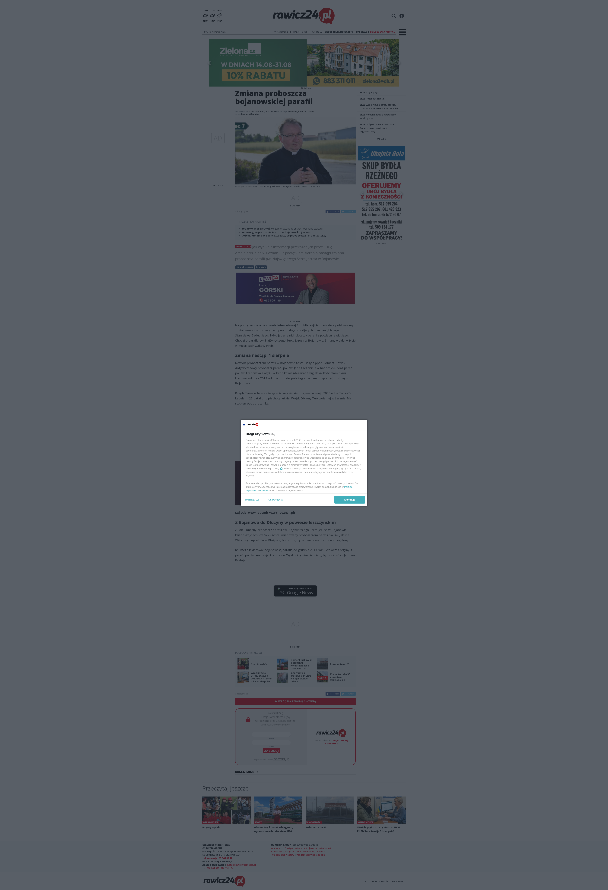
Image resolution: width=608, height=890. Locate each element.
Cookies (264, 490)
